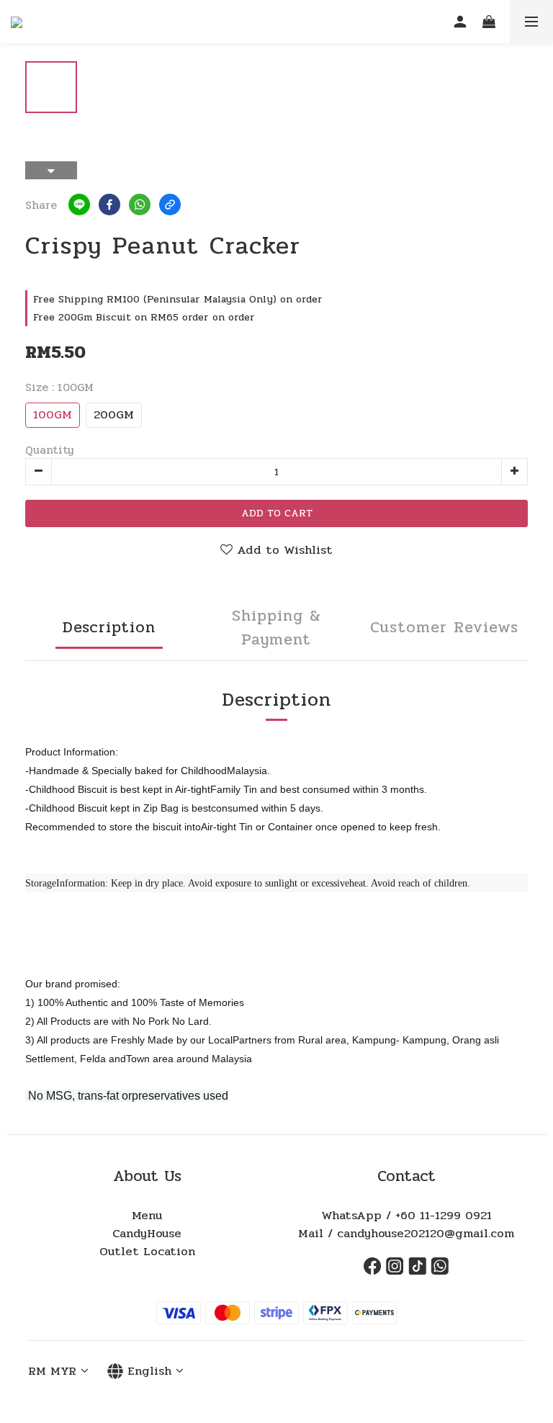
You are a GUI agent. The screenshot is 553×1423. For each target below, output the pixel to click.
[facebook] (109, 204)
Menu (147, 1215)
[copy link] (170, 204)
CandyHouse (146, 1233)
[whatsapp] (139, 204)
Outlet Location (147, 1251)
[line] (79, 204)
